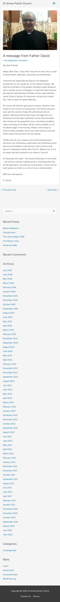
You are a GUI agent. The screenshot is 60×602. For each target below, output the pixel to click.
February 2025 (9, 334)
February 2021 (9, 500)
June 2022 (7, 441)
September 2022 (10, 428)
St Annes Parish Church (17, 3)
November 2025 (10, 300)
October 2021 (9, 475)
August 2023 (9, 381)
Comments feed (10, 574)
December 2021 (10, 466)
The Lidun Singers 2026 (13, 237)
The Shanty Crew (11, 241)
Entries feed (8, 570)
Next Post (53, 190)
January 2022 (9, 462)
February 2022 (9, 458)
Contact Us (26, 596)
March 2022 (8, 453)
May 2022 (7, 445)
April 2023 (7, 398)
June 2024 (8, 351)
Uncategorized (10, 60)
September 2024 (10, 343)
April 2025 (7, 326)
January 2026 (9, 291)
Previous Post (8, 190)
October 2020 (9, 517)
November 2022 (10, 419)
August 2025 (8, 313)
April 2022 (7, 449)
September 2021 (10, 479)
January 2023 (9, 411)
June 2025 (7, 317)
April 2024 (7, 360)
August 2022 (8, 432)
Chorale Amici (9, 232)
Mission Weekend (10, 228)
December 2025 (10, 296)
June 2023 (8, 389)
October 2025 (9, 304)
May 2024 (7, 355)
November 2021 (10, 470)
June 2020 (8, 534)
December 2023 (10, 368)
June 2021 (7, 492)
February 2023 (9, 407)
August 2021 (8, 483)
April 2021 (7, 496)
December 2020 (10, 509)
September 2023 (10, 377)
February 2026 (9, 287)
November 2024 (10, 338)
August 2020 (9, 526)
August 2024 (9, 347)
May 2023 (7, 394)
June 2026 (8, 274)
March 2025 (8, 330)
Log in (5, 566)
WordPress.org (9, 579)
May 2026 (7, 279)
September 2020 (10, 522)
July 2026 (7, 270)
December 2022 (10, 415)
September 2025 (10, 309)
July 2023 (7, 385)
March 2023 (8, 402)
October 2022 (9, 424)
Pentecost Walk (10, 245)
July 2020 (7, 530)
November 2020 (10, 513)
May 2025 (7, 321)
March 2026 (8, 283)
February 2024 (9, 364)
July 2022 (7, 436)
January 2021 (9, 505)
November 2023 (10, 372)
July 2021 (7, 488)
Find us (36, 596)
